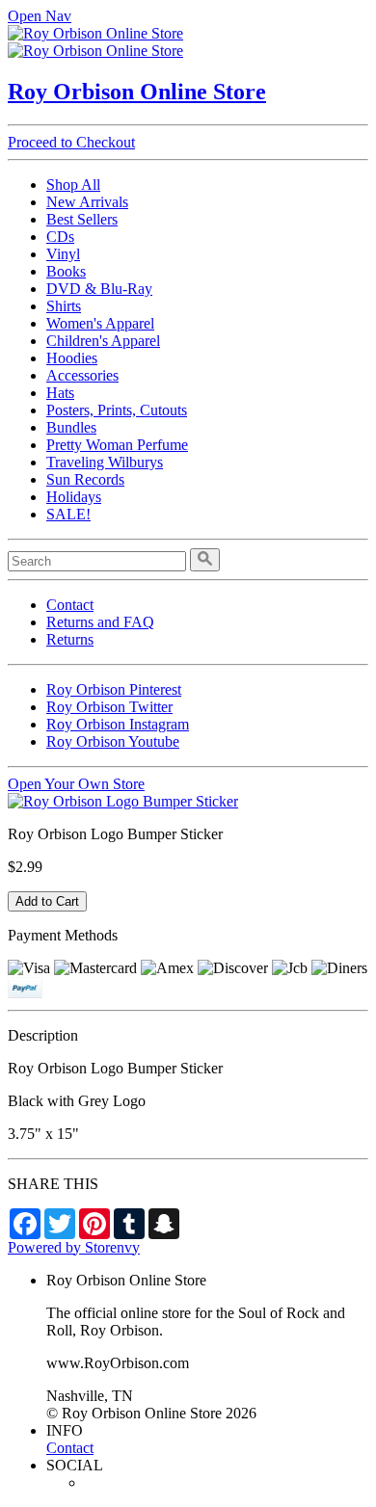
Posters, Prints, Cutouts (116, 410)
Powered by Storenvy (74, 1247)
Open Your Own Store (76, 784)
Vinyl (63, 254)
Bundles (71, 427)
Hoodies (71, 358)
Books (66, 271)
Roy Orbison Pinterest (113, 689)
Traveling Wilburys (104, 462)
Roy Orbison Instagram (117, 724)
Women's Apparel (100, 323)
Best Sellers (82, 219)
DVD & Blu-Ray (99, 288)
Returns (70, 639)
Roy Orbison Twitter (109, 707)
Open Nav (39, 16)
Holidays (73, 497)
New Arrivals (87, 202)
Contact (70, 604)
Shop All (73, 184)
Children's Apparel (103, 340)
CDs (60, 236)
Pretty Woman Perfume (117, 444)
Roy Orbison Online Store (137, 91)
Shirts (63, 306)
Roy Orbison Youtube (112, 741)
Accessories (82, 375)
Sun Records (85, 479)
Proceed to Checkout (71, 142)
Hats (60, 392)
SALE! (68, 514)
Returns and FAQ (100, 622)
